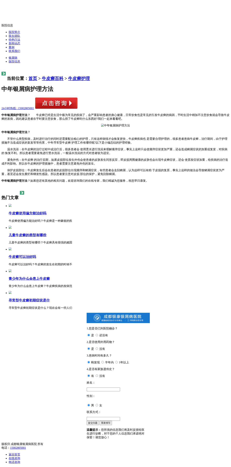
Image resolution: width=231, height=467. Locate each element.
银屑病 (13, 57)
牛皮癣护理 (79, 78)
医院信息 (14, 61)
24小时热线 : (17, 108)
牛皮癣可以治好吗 (22, 257)
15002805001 (18, 447)
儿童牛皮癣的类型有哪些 (27, 235)
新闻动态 (14, 43)
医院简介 (14, 32)
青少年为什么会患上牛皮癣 (29, 278)
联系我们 (14, 51)
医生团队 (14, 35)
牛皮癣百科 (53, 78)
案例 (11, 47)
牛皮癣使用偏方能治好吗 (27, 213)
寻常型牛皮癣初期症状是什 (29, 300)
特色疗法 (14, 39)
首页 (33, 78)
